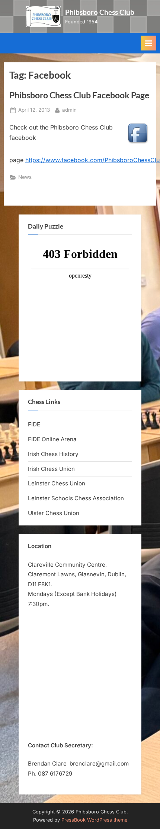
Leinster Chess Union (56, 483)
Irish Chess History (53, 454)
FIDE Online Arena (52, 439)
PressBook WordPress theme (94, 820)
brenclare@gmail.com (99, 763)
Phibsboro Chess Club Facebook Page (79, 95)
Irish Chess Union (51, 468)
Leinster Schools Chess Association (76, 498)
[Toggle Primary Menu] (148, 43)
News (25, 177)
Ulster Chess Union (53, 513)
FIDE (34, 424)
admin (69, 110)
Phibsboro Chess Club (99, 12)
